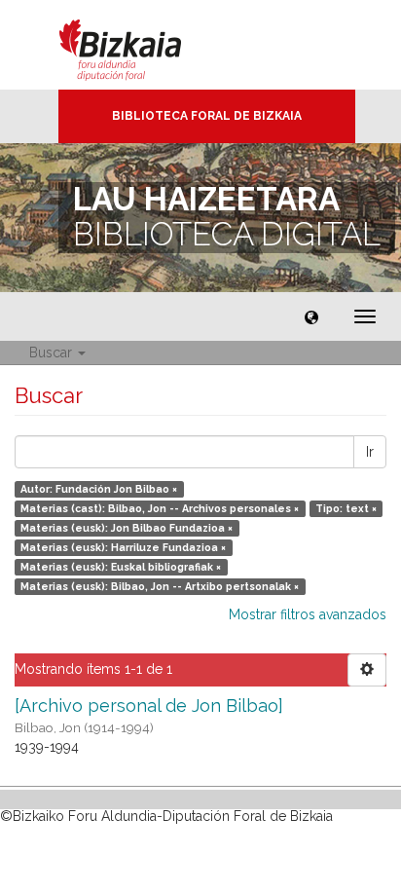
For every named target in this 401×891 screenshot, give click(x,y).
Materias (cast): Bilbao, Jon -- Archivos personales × (159, 508)
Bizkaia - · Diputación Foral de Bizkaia (140, 45)
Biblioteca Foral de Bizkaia (207, 116)
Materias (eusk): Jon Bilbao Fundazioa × (126, 528)
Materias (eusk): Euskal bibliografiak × (120, 567)
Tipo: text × (346, 508)
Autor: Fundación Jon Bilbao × (98, 489)
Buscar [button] (52, 352)
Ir (370, 452)
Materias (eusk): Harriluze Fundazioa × (123, 547)
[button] (311, 316)
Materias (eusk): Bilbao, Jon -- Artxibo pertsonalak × (159, 586)
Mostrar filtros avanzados (307, 614)
